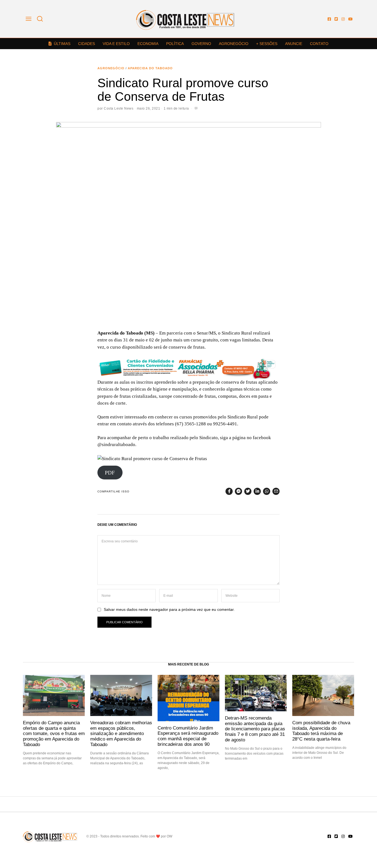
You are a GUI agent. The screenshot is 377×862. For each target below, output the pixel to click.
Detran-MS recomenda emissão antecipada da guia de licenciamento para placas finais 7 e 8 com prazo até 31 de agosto (255, 728)
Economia (147, 43)
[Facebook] (329, 19)
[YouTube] (350, 19)
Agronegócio (233, 43)
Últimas (62, 43)
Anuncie (293, 43)
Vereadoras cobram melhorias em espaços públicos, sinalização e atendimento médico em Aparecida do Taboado (121, 733)
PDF (110, 473)
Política (175, 43)
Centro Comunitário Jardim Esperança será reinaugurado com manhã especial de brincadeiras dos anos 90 (188, 736)
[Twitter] (336, 19)
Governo (201, 43)
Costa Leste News (118, 108)
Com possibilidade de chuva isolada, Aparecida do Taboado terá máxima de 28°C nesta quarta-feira (321, 730)
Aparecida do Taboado (150, 68)
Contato (319, 43)
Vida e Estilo (116, 43)
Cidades (86, 43)
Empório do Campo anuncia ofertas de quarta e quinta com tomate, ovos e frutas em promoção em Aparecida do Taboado (54, 733)
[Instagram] (343, 19)
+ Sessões (266, 43)
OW (169, 836)
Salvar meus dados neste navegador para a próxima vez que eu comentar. (169, 610)
